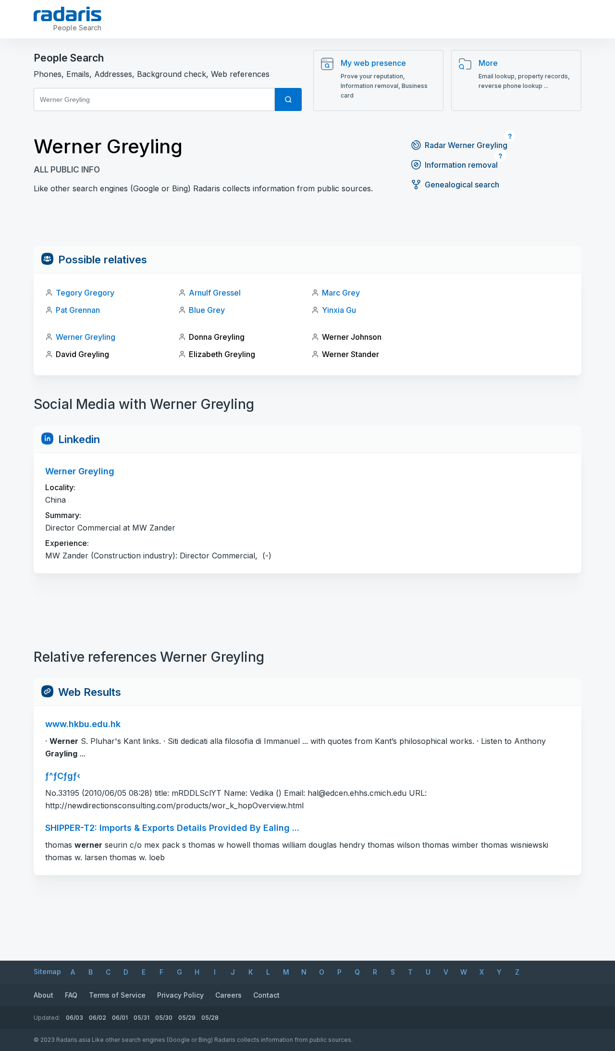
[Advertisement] (307, 224)
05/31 (141, 1017)
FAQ (71, 995)
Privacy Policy (180, 995)
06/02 (97, 1017)
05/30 (163, 1017)
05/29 (187, 1017)
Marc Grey (341, 292)
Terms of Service (117, 995)
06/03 (74, 1017)
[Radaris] (67, 14)
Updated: (47, 1017)
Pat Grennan (78, 310)
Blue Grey (207, 310)
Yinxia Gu (339, 310)
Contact (266, 995)
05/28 (210, 1017)
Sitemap (47, 971)
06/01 (120, 1017)
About (43, 995)
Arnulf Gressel (215, 292)
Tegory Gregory (85, 292)
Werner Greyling (85, 337)
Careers (228, 995)
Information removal (461, 165)
